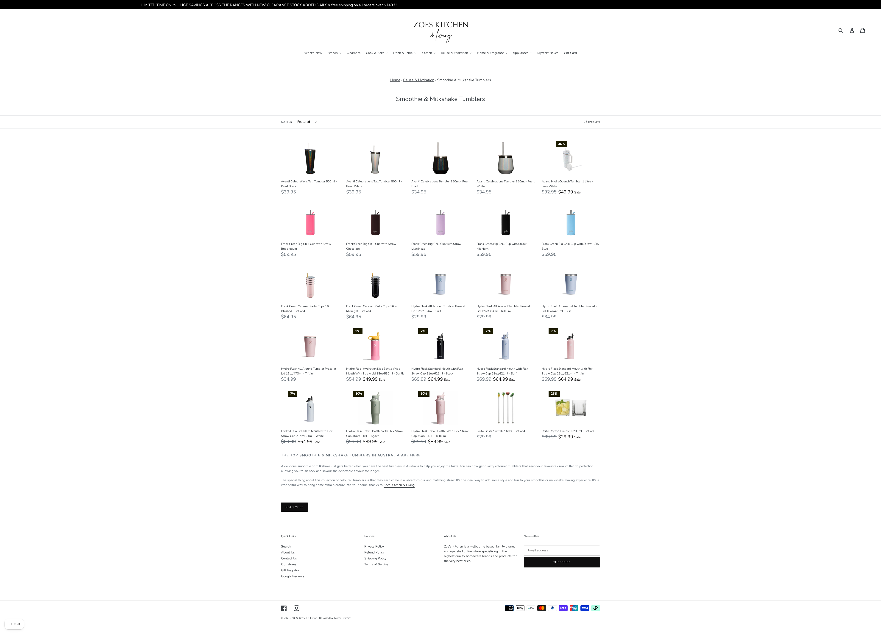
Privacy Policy (374, 546)
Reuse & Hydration (418, 80)
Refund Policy (374, 552)
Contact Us (289, 558)
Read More (294, 507)
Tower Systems (342, 618)
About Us (288, 552)
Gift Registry (290, 570)
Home (395, 80)
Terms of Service (376, 564)
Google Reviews (292, 576)
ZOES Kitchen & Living (304, 618)
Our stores (288, 564)
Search (286, 546)
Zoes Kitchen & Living (399, 485)
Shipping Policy (375, 558)
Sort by (286, 122)
